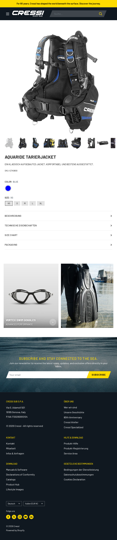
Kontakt (10, 443)
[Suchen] (103, 13)
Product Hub (12, 484)
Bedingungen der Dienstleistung (81, 469)
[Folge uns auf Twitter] (14, 517)
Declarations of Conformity (20, 474)
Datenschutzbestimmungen (79, 474)
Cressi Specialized (73, 427)
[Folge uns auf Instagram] (20, 517)
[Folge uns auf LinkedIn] (31, 517)
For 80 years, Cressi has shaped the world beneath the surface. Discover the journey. (58, 3)
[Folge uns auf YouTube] (25, 517)
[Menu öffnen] (7, 14)
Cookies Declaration (74, 479)
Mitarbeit (11, 448)
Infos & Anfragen (15, 453)
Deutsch (11, 503)
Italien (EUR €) (31, 503)
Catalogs (11, 479)
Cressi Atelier (71, 422)
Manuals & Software (16, 469)
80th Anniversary (73, 417)
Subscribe (99, 374)
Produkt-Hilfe (71, 443)
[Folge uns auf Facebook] (8, 517)
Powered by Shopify (15, 530)
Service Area (70, 453)
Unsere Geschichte (74, 412)
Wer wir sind (70, 407)
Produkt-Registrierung (76, 448)
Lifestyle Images (15, 489)
